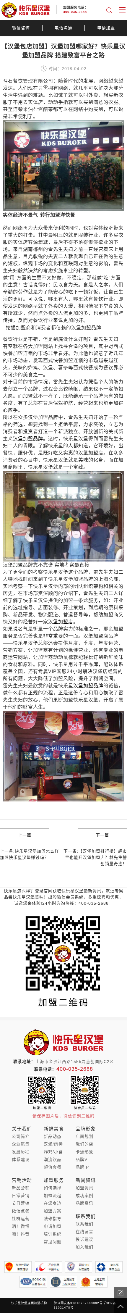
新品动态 (52, 1136)
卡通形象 (84, 1151)
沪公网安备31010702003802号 (78, 1303)
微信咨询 (21, 27)
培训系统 (52, 1234)
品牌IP (82, 1167)
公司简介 (21, 1136)
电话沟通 (63, 27)
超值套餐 (52, 1167)
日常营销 (21, 1195)
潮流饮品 (52, 1159)
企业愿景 (21, 1144)
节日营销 (21, 1203)
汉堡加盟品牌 (28, 438)
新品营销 (21, 1187)
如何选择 (52, 1187)
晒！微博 (21, 1226)
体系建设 (21, 1159)
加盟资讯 (84, 1187)
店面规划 (84, 1136)
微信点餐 (21, 1211)
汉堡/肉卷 (53, 1144)
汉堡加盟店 (60, 621)
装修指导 (52, 1218)
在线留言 (84, 1231)
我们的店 (84, 1144)
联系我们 (84, 1224)
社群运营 (21, 1218)
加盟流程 (52, 1195)
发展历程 (21, 1151)
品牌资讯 (84, 1203)
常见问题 (52, 1241)
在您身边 (52, 1203)
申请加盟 (106, 27)
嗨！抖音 (21, 1234)
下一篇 (102, 835)
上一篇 (24, 835)
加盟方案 (52, 1211)
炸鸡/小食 (53, 1151)
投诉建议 (84, 1239)
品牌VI (82, 1159)
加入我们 (84, 1247)
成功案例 (84, 1195)
